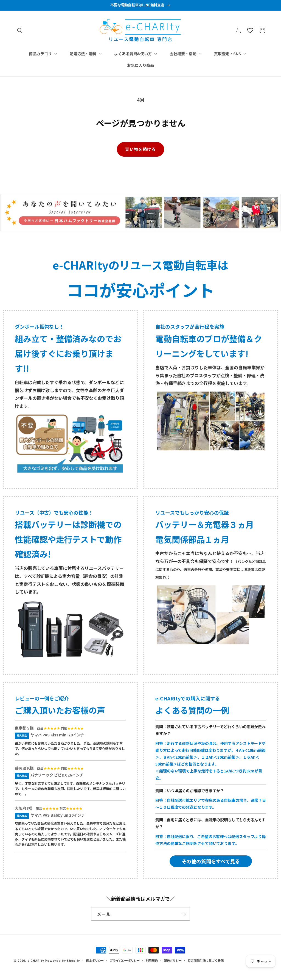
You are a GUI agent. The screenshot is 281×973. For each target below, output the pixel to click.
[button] (20, 30)
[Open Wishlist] (250, 30)
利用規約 (152, 960)
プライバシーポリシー (125, 960)
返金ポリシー (95, 960)
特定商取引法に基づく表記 (206, 960)
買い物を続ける (140, 149)
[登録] (184, 914)
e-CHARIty (35, 960)
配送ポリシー (173, 960)
